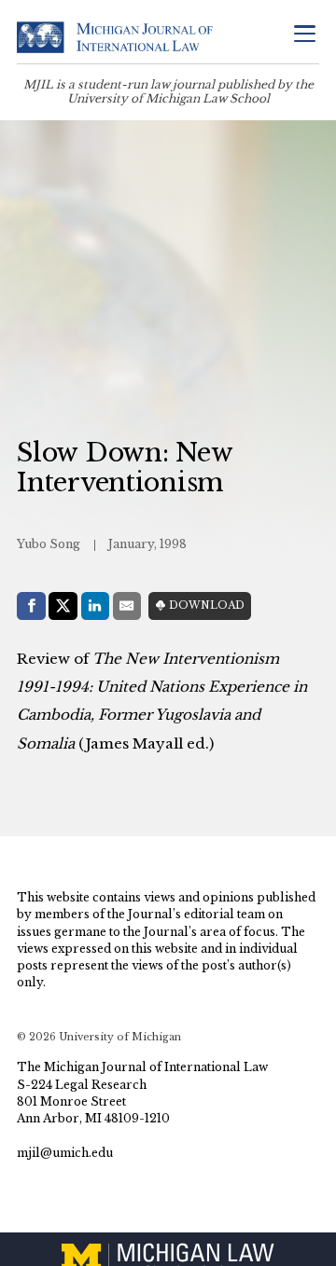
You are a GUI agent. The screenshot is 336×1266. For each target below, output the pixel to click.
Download (207, 605)
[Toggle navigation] (304, 35)
